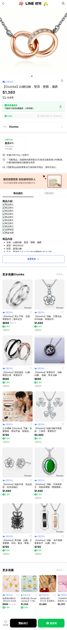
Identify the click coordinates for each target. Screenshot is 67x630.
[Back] (4, 3)
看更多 (59, 274)
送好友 (53, 623)
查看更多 (31, 259)
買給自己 (23, 623)
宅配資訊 (49, 193)
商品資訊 (18, 193)
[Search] (63, 3)
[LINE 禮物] (33, 3)
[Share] (62, 80)
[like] (31, 312)
